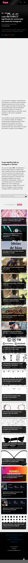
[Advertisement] (14, 55)
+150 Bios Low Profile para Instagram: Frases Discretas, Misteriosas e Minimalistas (12, 235)
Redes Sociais (7, 13)
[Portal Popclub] (5, 2)
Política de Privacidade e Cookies (14, 535)
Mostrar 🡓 (19, 204)
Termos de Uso (14, 537)
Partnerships (14, 542)
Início (2, 13)
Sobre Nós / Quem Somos (14, 539)
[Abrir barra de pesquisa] (21, 2)
